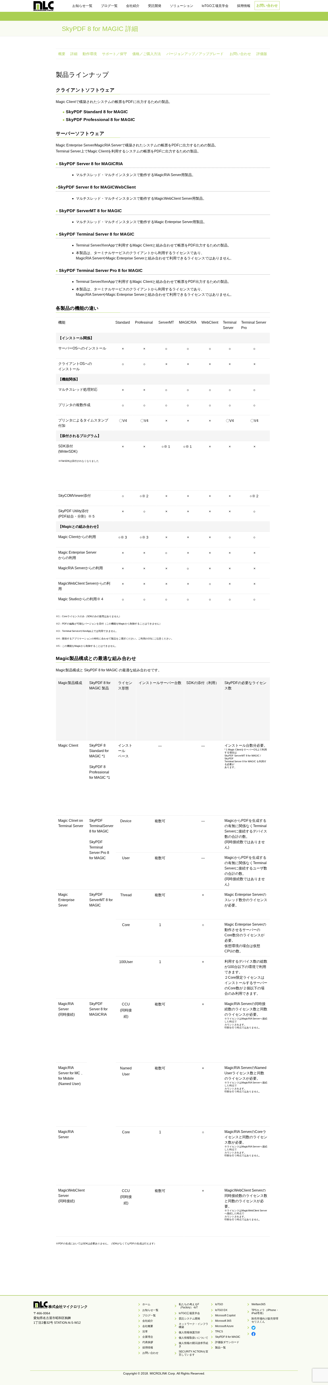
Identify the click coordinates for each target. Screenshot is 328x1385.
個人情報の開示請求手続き (193, 1345)
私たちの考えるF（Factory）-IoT (189, 1306)
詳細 (73, 54)
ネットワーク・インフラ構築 (193, 1325)
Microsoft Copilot (225, 1315)
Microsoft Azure (224, 1326)
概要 (61, 54)
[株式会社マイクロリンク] (43, 8)
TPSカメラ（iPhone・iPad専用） (265, 1312)
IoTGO (219, 1304)
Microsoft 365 (223, 1320)
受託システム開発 (189, 1318)
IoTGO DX (221, 1310)
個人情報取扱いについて (193, 1337)
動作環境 (90, 54)
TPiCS (219, 1331)
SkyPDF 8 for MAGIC (227, 1336)
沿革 (145, 1331)
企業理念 (147, 1336)
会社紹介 (147, 1320)
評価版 (261, 54)
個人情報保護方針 (189, 1332)
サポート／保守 (114, 54)
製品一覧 (220, 1347)
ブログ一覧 (149, 1315)
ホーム (146, 1304)
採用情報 (147, 1347)
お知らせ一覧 (150, 1310)
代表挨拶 (147, 1342)
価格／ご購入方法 (146, 54)
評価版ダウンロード (227, 1342)
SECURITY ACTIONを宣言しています (193, 1353)
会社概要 (147, 1326)
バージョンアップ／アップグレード (195, 54)
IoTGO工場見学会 (189, 1313)
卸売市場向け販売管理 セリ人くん (266, 1320)
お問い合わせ (267, 5)
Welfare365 (258, 1304)
